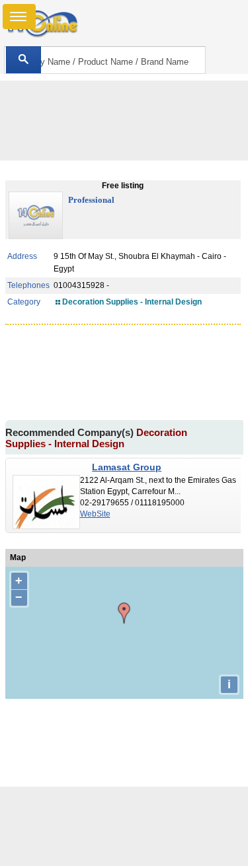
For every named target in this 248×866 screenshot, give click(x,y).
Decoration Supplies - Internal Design (132, 302)
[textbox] (105, 60)
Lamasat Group (126, 467)
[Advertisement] (124, 826)
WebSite (95, 514)
